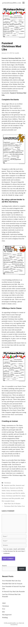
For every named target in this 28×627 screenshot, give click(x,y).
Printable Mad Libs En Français (12, 584)
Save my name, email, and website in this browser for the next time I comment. (14, 551)
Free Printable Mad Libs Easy (11, 581)
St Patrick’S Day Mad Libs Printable (13, 592)
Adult (4, 603)
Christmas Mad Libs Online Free (14, 506)
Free (3, 609)
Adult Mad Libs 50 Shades (12, 504)
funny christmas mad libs (14, 491)
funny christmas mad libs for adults (13, 493)
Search (4, 566)
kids (3, 612)
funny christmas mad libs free (11, 496)
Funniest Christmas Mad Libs (11, 58)
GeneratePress (14, 624)
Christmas (7, 483)
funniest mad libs (9, 485)
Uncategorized (6, 615)
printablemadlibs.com (11, 3)
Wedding (5, 618)
